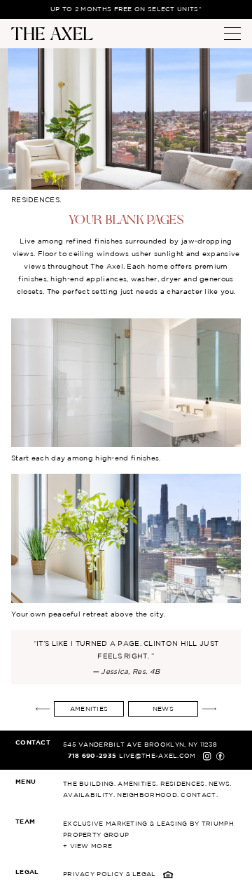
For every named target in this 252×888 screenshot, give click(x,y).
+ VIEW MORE (87, 846)
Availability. (89, 795)
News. (220, 784)
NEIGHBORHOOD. (147, 795)
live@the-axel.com (158, 756)
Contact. (199, 795)
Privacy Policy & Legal (110, 874)
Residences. (183, 784)
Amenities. (138, 784)
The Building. (89, 784)
